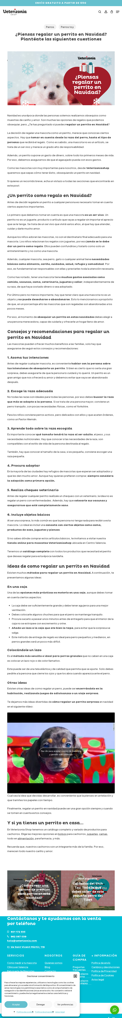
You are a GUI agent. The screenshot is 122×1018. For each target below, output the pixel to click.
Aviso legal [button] (98, 979)
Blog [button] (47, 967)
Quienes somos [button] (53, 963)
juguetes (92, 834)
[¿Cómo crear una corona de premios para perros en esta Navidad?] (34, 890)
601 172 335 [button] (18, 931)
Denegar (40, 1004)
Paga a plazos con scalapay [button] (80, 982)
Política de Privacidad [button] (104, 971)
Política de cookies (25, 1012)
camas (103, 834)
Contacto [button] (50, 971)
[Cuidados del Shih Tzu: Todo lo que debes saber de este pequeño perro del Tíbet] (88, 890)
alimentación (26, 838)
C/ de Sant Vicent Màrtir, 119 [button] (26, 947)
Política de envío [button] (101, 963)
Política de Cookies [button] (103, 975)
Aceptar (16, 1004)
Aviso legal (60, 1012)
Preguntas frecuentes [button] (79, 968)
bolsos (62, 834)
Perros (50, 27)
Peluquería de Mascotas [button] (20, 971)
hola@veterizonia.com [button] (22, 941)
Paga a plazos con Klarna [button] (80, 975)
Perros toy (67, 27)
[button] (75, 976)
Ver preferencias (65, 1004)
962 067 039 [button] (18, 936)
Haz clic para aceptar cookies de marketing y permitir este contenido (61, 753)
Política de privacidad (44, 1012)
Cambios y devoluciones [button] (106, 967)
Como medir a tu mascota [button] (22, 963)
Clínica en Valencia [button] (17, 967)
